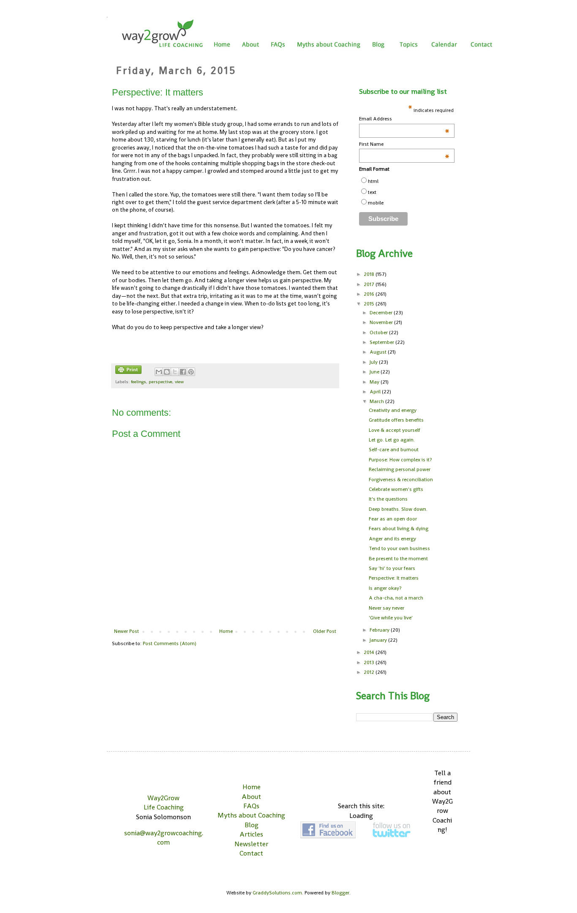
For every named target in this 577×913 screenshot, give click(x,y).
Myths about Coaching (251, 815)
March (377, 401)
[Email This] (159, 372)
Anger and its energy (392, 538)
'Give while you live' (391, 617)
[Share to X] (175, 372)
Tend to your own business (399, 548)
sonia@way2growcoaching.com (163, 838)
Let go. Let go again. (392, 439)
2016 (370, 294)
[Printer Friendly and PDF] (128, 370)
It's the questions (388, 499)
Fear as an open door (393, 518)
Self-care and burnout (394, 449)
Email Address (404, 119)
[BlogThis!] (167, 372)
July (374, 362)
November (382, 322)
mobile (376, 202)
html (373, 181)
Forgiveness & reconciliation (401, 479)
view (179, 381)
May (375, 382)
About (251, 796)
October (379, 332)
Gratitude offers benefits (396, 420)
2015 (370, 303)
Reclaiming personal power (399, 469)
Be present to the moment (398, 558)
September (382, 342)
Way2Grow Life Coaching (164, 802)
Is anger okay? (385, 588)
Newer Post (126, 631)
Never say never (386, 608)
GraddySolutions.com (277, 892)
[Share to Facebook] (183, 372)
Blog (252, 824)
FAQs (251, 805)
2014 (370, 652)
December (382, 312)
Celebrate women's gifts (396, 489)
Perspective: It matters (394, 578)
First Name (404, 144)
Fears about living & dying (398, 528)
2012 (370, 672)
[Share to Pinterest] (191, 372)
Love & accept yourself (394, 430)
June (375, 371)
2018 (370, 274)
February (380, 630)
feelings (138, 381)
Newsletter (251, 843)
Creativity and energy (392, 410)
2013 (370, 662)
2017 (370, 284)
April (376, 391)
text (372, 192)
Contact (251, 853)
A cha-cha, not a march (396, 597)
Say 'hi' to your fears (392, 568)
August (379, 352)
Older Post (324, 631)
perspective (160, 381)
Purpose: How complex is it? (400, 459)
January (379, 640)
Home (226, 631)
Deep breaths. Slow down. (398, 509)
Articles (251, 834)
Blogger (340, 892)
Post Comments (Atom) (169, 643)
